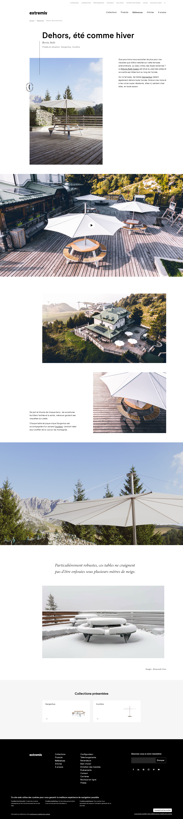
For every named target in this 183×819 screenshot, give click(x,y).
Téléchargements (98, 3)
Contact (145, 3)
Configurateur (74, 3)
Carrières (84, 776)
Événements (86, 770)
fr (164, 3)
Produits (124, 12)
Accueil (32, 21)
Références (137, 12)
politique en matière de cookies (40, 814)
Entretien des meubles (133, 3)
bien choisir (120, 3)
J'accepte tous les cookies (162, 810)
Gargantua (147, 77)
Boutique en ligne (156, 3)
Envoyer (160, 760)
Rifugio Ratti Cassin (130, 69)
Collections (111, 12)
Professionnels (86, 3)
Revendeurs (110, 3)
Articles (150, 12)
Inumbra (59, 426)
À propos (162, 12)
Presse (83, 783)
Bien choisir (85, 764)
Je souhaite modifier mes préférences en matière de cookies (153, 814)
